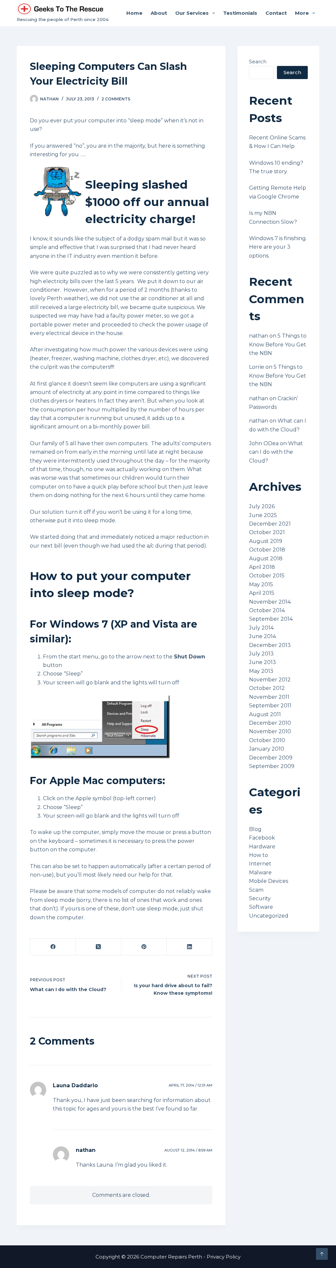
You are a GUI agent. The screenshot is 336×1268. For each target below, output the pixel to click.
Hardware (262, 846)
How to (258, 855)
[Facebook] (53, 947)
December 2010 (270, 723)
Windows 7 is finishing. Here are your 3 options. (278, 247)
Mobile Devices (268, 881)
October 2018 (267, 550)
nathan (85, 1150)
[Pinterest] (144, 947)
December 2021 (270, 524)
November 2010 (270, 731)
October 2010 (267, 740)
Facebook (262, 838)
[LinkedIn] (189, 947)
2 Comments (115, 98)
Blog (255, 829)
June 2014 (262, 636)
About (159, 13)
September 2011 (270, 705)
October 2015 (266, 575)
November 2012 (270, 679)
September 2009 (271, 766)
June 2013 (262, 662)
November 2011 (269, 697)
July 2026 (262, 506)
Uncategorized (268, 916)
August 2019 (265, 541)
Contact (276, 13)
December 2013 (270, 645)
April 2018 (262, 567)
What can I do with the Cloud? (276, 452)
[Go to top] (322, 1254)
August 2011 (265, 714)
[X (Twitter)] (98, 947)
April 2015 (261, 593)
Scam (256, 890)
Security (260, 898)
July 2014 (261, 628)
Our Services (192, 13)
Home (134, 13)
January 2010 (266, 749)
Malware (260, 872)
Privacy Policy (224, 1257)
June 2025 (263, 515)
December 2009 (270, 758)
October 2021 (267, 532)
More (302, 13)
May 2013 (261, 671)
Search (257, 61)
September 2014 (271, 619)
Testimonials (240, 13)
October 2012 (267, 688)
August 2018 (266, 558)
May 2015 (261, 584)
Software (261, 907)
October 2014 (267, 610)
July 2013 (261, 654)
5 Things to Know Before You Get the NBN (277, 344)
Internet (260, 864)
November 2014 (270, 602)
